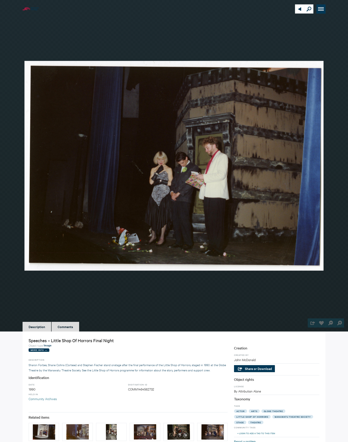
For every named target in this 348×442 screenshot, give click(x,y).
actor (240, 411)
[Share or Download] (312, 322)
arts (254, 411)
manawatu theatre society (293, 416)
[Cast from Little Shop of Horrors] (212, 432)
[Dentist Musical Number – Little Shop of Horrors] (44, 432)
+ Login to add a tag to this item (256, 433)
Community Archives (43, 399)
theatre (255, 422)
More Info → (39, 349)
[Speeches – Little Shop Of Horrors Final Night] (77, 432)
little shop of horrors (252, 416)
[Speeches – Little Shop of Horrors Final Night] (145, 432)
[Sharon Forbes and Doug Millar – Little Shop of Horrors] (111, 432)
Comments (65, 326)
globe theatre (273, 411)
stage (240, 422)
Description (37, 326)
